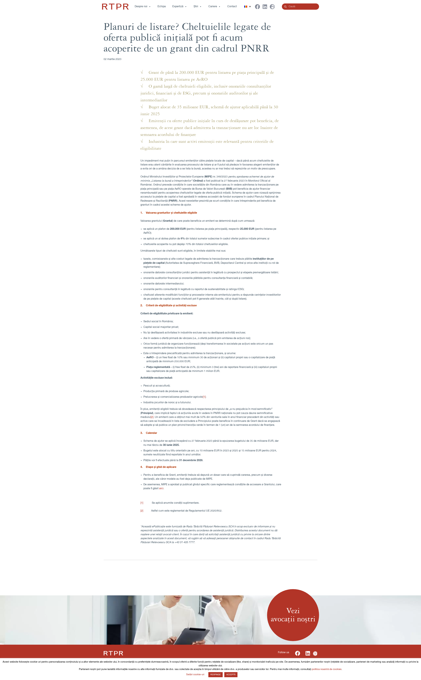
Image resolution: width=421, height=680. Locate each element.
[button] (247, 6)
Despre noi (141, 6)
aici (161, 488)
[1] (204, 397)
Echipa (162, 6)
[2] (152, 417)
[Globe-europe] (272, 6)
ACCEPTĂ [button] (230, 675)
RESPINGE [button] (215, 675)
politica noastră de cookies (327, 669)
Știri (196, 6)
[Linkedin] (264, 6)
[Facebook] (257, 6)
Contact (232, 6)
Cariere (212, 6)
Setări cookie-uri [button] (195, 674)
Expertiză (177, 6)
